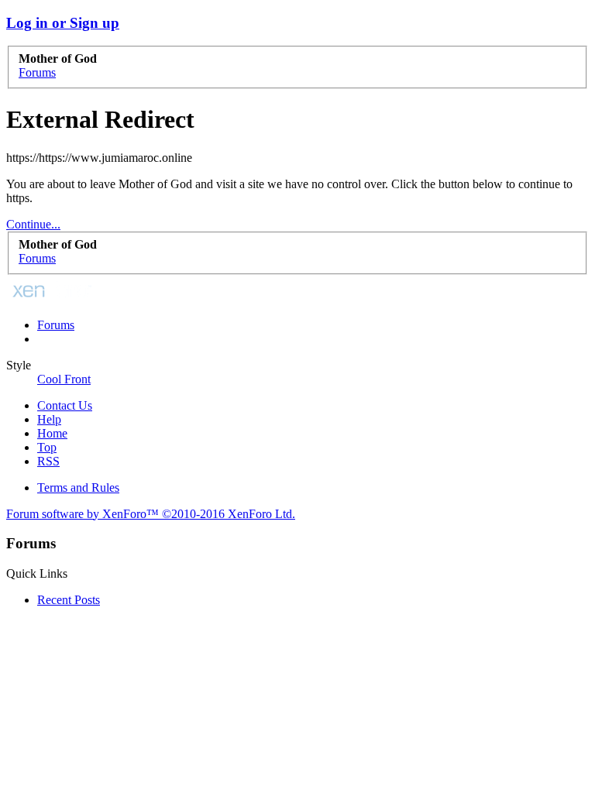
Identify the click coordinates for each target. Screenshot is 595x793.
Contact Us (64, 405)
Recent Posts (68, 599)
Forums (55, 324)
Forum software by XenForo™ (150, 513)
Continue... (33, 224)
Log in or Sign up (62, 23)
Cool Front (64, 379)
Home (52, 433)
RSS (48, 461)
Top (47, 447)
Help (49, 419)
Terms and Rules (78, 487)
